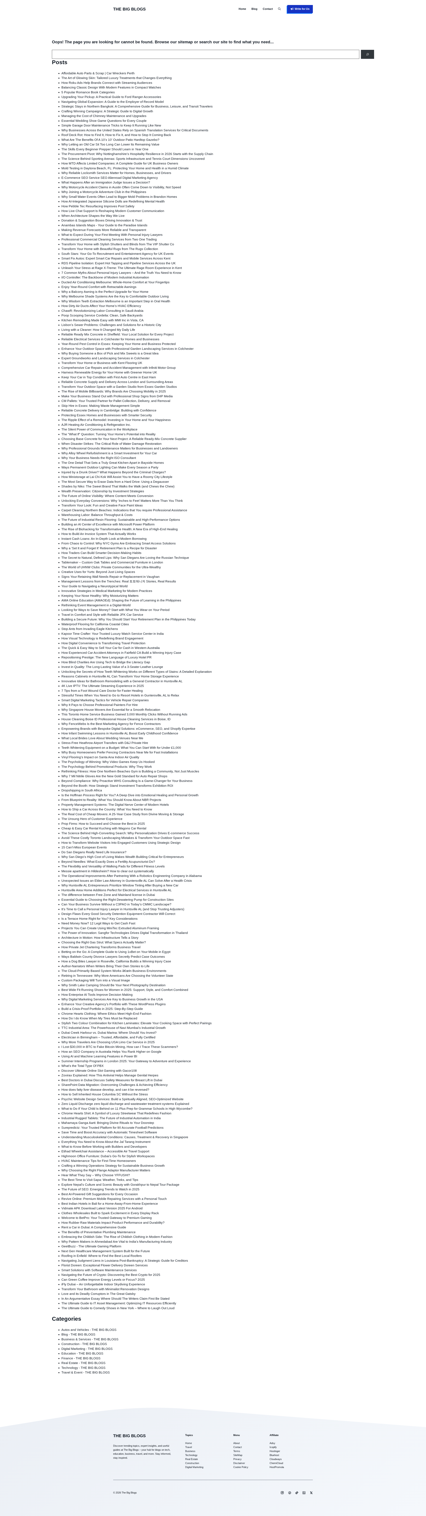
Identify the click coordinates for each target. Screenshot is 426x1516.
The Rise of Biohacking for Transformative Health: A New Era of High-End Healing (119, 529)
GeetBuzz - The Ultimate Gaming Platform (91, 1246)
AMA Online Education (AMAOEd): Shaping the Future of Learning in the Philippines (121, 600)
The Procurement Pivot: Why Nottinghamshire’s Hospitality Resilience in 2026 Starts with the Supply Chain (137, 154)
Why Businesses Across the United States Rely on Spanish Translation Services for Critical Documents (134, 130)
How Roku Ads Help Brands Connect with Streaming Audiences (106, 82)
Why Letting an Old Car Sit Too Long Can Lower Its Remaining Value (110, 144)
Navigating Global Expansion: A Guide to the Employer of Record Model (112, 101)
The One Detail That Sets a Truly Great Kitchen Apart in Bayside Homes (112, 462)
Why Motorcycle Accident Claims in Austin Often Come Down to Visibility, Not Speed (121, 187)
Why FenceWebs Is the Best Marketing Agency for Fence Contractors (111, 724)
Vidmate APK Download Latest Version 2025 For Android (102, 1208)
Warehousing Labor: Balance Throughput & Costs (97, 515)
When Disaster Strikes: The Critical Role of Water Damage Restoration (111, 443)
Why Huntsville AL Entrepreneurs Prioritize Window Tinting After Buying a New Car (119, 885)
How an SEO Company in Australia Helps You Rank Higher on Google (111, 1051)
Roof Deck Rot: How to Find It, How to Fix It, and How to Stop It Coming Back (116, 135)
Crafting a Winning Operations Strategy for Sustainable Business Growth (113, 1165)
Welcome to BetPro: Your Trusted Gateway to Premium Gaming (106, 1218)
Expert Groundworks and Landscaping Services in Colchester (105, 358)
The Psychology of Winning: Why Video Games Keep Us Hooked (108, 762)
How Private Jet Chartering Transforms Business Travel (100, 947)
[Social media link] (282, 1492)
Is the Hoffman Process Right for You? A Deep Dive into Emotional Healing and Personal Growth (130, 795)
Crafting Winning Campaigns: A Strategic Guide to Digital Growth (107, 111)
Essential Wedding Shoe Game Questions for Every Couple (104, 120)
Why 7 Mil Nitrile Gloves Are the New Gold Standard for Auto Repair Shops (114, 776)
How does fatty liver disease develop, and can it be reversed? (105, 1089)
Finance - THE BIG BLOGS (81, 1358)
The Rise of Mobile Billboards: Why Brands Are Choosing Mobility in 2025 (113, 391)
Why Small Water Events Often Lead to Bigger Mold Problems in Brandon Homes (119, 196)
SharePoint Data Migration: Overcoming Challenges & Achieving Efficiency (114, 1085)
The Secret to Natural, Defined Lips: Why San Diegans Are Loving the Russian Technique (125, 557)
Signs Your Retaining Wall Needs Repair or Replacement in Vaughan (110, 576)
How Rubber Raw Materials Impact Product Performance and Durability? (113, 1222)
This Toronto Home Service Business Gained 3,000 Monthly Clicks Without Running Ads (124, 714)
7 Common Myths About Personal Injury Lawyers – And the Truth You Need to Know (121, 272)
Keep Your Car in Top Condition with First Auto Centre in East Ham (108, 377)
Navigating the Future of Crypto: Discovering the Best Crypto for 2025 (110, 1275)
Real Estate (191, 1459)
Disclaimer (239, 1463)
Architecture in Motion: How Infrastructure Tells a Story (99, 937)
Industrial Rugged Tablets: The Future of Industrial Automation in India (111, 1118)
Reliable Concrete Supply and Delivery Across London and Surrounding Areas (117, 382)
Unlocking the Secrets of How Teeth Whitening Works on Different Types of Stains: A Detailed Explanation (136, 671)
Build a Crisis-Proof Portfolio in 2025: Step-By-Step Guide (102, 1009)
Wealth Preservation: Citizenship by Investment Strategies (102, 491)
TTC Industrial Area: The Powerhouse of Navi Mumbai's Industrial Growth (113, 1028)
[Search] (367, 54)
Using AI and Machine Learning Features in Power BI (99, 1056)
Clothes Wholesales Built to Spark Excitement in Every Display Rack (110, 1213)
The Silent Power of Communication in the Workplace (99, 429)
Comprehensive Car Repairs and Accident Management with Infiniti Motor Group (118, 367)
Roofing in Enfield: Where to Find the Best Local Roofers (101, 1256)
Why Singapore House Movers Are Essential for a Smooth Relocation (110, 709)
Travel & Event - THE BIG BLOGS (85, 1372)
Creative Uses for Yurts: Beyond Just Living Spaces (98, 572)
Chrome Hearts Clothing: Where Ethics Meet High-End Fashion (106, 1013)
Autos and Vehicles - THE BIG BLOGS (88, 1330)
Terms (236, 1451)
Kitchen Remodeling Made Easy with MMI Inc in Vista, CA (102, 320)
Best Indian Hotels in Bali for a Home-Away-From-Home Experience (109, 1203)
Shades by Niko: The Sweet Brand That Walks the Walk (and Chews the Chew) (117, 486)
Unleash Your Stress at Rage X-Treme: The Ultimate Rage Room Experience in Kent (121, 268)
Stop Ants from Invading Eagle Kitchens (89, 629)
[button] (279, 9)
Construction (192, 1463)
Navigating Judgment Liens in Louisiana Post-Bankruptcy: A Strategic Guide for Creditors (124, 1260)
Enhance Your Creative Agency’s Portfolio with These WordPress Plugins (113, 1004)
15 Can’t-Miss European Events (84, 847)
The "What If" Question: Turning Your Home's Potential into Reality (108, 434)
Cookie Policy (240, 1467)
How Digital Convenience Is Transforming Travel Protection (103, 643)
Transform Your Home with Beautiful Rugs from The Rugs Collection (109, 249)
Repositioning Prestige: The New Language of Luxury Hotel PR (106, 657)
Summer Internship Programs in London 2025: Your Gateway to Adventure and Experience (126, 1061)
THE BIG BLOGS (129, 9)
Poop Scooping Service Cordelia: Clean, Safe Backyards (102, 315)
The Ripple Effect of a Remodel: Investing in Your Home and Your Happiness (116, 420)
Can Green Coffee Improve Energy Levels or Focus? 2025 (103, 1279)
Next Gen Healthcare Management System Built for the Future (105, 1251)
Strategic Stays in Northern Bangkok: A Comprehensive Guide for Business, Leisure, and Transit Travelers (137, 106)
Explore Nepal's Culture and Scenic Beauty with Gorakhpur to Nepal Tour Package (120, 1184)
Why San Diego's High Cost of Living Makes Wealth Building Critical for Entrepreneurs (122, 857)
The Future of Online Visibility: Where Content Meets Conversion (107, 496)
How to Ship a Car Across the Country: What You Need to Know (106, 809)
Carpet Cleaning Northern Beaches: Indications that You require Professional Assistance (124, 510)
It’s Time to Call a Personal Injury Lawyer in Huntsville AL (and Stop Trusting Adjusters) (122, 909)
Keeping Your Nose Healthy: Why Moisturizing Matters (100, 595)
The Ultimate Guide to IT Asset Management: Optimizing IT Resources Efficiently (118, 1303)
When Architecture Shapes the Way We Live (93, 215)
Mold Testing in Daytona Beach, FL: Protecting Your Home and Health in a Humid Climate (125, 168)
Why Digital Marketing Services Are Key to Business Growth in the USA (112, 999)
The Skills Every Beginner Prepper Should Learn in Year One (104, 149)
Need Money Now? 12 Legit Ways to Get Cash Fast (98, 923)
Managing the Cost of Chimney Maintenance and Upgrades (103, 116)
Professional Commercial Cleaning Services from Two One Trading (109, 239)
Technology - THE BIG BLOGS (83, 1368)
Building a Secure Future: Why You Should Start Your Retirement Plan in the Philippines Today (128, 619)
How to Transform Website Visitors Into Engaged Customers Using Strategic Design (121, 842)
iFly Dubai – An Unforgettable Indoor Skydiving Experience (103, 1284)
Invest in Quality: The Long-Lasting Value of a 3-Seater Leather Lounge (112, 667)
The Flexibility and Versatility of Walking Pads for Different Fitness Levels (113, 866)
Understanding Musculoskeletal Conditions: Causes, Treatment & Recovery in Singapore (124, 1137)
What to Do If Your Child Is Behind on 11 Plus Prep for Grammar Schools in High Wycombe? (127, 1108)
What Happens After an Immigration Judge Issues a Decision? (105, 182)
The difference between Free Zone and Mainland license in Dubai (108, 895)
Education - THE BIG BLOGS (82, 1353)
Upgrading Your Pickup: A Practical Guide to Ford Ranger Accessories (111, 97)
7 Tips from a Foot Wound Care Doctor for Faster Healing (102, 690)
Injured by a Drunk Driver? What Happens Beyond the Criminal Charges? (113, 472)
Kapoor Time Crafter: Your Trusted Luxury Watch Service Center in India (112, 633)
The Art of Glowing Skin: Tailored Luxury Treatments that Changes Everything (116, 78)
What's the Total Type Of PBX (82, 1066)
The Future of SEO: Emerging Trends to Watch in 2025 (100, 1189)
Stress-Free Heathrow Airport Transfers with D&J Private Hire (104, 743)
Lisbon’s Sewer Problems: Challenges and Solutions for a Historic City (111, 325)
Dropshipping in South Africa (81, 790)
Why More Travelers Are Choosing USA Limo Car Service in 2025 (108, 1042)
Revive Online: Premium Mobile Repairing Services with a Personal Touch (114, 1199)
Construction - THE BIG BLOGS (84, 1344)
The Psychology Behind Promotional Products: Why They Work (106, 766)
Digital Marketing (194, 1467)
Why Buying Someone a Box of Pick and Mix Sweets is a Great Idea (110, 353)
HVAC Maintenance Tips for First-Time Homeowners (98, 1161)
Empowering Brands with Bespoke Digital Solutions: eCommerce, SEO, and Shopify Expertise (128, 728)
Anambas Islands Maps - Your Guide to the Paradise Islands (104, 225)
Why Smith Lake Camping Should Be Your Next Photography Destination (113, 985)
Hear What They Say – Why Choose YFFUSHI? (95, 1175)
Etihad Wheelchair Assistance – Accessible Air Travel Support (105, 1151)
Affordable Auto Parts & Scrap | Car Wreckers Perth (98, 73)
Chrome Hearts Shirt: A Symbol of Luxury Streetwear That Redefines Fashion (116, 1113)
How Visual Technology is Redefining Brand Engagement (102, 638)
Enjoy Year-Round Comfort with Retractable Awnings (98, 287)
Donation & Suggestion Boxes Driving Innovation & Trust (101, 220)
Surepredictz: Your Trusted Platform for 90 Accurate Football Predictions (112, 1127)
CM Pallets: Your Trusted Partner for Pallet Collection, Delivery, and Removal (115, 401)
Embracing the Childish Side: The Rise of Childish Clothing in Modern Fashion (117, 1237)
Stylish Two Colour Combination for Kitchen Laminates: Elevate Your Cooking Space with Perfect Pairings (136, 1023)
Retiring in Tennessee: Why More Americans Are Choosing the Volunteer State (117, 975)
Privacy (237, 1459)
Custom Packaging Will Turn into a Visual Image (95, 980)
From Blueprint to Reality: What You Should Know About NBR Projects (111, 800)
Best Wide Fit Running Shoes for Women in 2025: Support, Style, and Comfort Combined (124, 990)
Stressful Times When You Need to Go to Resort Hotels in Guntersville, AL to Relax (120, 695)
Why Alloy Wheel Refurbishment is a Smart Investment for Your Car (109, 453)
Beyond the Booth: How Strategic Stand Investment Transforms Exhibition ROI (117, 785)
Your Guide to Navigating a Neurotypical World (94, 586)
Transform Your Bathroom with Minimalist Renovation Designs (105, 1289)
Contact (268, 8)
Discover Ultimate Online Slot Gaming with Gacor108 (99, 1070)
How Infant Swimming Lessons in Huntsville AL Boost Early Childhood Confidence (119, 733)
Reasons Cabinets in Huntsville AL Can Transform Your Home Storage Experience (120, 676)
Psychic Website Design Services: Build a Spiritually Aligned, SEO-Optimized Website (122, 1099)
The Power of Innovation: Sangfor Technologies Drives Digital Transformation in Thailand (124, 933)
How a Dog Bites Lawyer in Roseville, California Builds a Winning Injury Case (116, 961)
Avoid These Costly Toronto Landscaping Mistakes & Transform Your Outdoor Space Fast (125, 838)
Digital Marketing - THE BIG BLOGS (87, 1349)
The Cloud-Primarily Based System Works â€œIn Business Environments (113, 971)
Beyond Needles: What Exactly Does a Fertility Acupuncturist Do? (108, 861)
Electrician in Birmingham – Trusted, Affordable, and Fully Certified (108, 1037)
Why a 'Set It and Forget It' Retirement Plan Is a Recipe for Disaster (109, 548)
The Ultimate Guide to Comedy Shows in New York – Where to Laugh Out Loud (118, 1308)
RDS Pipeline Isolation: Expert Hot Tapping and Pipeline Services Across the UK (118, 263)
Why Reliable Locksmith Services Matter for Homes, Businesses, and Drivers (116, 173)
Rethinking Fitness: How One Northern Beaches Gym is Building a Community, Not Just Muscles (130, 771)
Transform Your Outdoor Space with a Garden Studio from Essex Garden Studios (119, 386)
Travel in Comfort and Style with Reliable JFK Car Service (102, 614)
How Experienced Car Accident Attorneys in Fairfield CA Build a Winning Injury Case (121, 652)
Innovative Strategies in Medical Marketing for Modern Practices (106, 591)
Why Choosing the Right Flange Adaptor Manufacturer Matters (105, 1170)
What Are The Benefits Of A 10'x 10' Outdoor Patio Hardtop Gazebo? (110, 139)
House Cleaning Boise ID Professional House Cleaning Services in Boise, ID (116, 719)
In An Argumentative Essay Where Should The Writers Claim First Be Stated (115, 1298)
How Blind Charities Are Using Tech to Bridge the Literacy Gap (105, 662)
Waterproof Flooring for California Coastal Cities (95, 624)
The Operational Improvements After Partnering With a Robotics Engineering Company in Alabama (131, 876)
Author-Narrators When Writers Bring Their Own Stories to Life (105, 966)
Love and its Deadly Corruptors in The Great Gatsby (98, 1294)
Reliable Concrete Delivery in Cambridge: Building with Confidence (108, 410)
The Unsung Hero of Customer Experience (91, 819)
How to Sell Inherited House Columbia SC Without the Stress (104, 1094)
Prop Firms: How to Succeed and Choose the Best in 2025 (103, 823)
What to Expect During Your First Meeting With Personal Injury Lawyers (112, 234)
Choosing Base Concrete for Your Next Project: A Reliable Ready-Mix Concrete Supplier (124, 439)
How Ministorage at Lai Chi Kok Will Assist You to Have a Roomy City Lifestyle (116, 477)
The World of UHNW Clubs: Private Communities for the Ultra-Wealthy (111, 567)
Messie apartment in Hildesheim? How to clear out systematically (107, 871)
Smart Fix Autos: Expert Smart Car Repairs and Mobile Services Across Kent (115, 258)
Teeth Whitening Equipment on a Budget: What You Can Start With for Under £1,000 (121, 747)
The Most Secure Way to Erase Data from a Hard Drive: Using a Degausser (115, 481)
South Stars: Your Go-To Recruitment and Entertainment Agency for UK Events (117, 253)
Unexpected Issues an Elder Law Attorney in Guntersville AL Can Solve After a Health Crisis (126, 880)
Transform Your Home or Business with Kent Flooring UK (101, 363)
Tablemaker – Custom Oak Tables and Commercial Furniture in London (112, 562)
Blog (254, 8)
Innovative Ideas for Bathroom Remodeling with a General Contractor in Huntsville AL (122, 681)
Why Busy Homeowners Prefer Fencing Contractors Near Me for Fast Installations (119, 752)
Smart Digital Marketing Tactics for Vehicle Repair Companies (105, 700)
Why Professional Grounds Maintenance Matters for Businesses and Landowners (119, 448)
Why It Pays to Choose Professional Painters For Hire (99, 705)
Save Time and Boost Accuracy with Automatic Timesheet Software (109, 1132)
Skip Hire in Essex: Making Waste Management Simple (100, 405)
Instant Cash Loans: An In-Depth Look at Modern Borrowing (104, 538)
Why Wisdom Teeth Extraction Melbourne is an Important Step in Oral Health (115, 301)
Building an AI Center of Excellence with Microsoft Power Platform (108, 524)
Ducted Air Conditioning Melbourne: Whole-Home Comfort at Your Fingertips (115, 282)
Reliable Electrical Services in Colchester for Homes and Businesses (110, 339)
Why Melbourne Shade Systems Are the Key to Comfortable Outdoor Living (115, 296)
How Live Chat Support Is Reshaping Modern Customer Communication (112, 211)
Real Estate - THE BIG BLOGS (83, 1363)
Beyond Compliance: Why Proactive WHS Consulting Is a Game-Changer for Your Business (127, 781)
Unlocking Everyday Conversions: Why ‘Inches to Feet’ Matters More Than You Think (122, 500)
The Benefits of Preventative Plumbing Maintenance (98, 1232)
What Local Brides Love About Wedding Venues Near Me (102, 738)
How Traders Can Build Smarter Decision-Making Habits (101, 553)
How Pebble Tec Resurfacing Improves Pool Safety (97, 206)
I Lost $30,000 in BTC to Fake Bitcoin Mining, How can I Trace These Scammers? (119, 1047)
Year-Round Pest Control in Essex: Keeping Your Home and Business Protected (118, 344)
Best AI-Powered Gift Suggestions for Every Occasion (99, 1194)
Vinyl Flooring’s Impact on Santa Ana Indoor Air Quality (100, 757)
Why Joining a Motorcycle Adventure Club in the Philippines (103, 192)
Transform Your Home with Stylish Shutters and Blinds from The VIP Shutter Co (117, 244)
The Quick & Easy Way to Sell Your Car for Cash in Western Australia (110, 648)
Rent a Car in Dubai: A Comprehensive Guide (93, 1227)
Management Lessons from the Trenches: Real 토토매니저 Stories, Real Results (118, 581)
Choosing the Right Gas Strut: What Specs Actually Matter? (103, 942)
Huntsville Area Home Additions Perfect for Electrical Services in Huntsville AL (116, 890)
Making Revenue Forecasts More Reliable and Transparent (103, 230)
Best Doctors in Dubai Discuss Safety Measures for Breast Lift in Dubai (111, 1080)
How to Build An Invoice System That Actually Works (98, 534)
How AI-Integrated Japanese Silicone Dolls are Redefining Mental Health (113, 201)
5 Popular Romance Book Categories (88, 92)
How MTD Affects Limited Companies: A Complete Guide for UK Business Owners (119, 163)
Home (242, 8)
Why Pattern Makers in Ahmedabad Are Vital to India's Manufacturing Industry (116, 1241)
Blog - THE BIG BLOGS (78, 1334)
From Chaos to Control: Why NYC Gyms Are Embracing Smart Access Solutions (118, 543)
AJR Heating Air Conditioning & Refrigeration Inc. (96, 424)
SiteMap (237, 1455)
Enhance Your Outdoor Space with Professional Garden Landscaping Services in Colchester (127, 348)
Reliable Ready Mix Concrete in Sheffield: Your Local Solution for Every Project (117, 334)
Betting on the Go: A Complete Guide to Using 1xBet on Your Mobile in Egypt (115, 952)
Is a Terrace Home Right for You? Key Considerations (99, 918)
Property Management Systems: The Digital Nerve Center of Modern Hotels (115, 804)
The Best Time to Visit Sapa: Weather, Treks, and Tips (99, 1180)
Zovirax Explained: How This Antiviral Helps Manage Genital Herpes (109, 1075)
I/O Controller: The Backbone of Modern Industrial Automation (105, 277)
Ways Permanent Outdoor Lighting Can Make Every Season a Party (109, 467)
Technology (191, 1455)
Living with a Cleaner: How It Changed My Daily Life (98, 329)
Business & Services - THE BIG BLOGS (89, 1339)
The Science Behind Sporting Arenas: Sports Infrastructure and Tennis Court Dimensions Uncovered (133, 158)
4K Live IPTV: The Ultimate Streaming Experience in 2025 (102, 686)
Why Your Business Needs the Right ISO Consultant (98, 458)
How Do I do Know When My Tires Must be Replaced (99, 1018)
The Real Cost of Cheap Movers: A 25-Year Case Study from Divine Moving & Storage (122, 814)
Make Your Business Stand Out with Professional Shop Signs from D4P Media (117, 396)
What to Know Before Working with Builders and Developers (104, 1146)
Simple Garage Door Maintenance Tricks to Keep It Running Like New (111, 125)
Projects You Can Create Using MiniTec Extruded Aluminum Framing (110, 928)
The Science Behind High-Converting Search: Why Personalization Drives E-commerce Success (130, 833)
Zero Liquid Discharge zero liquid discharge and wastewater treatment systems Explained (125, 1104)
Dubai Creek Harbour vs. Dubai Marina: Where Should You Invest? (109, 1032)
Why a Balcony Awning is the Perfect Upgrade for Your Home (104, 291)
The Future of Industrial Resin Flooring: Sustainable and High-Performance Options (120, 519)
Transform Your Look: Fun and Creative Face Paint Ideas (102, 505)
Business (190, 1451)
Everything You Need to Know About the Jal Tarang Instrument (105, 1142)
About (236, 1443)
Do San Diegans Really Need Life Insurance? (93, 852)
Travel (188, 1447)
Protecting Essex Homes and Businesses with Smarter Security (106, 415)
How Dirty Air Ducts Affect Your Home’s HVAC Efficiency (101, 306)
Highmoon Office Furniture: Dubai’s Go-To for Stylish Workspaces (108, 1156)
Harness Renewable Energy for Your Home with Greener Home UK (109, 372)
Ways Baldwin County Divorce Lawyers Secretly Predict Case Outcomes (113, 956)
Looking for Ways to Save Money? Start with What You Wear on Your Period (115, 610)
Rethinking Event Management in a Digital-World (96, 605)
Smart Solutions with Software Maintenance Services (99, 1270)
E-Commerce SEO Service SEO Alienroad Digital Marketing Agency (109, 177)
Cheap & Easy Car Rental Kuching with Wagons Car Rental (103, 828)
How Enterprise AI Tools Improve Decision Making (97, 994)
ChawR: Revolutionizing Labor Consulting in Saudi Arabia (102, 310)
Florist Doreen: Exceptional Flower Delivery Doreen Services (104, 1265)
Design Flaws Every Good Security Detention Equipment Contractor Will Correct (118, 914)
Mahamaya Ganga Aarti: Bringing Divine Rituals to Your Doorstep (107, 1123)
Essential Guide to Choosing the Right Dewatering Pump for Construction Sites (117, 899)
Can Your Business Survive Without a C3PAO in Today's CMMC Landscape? (116, 904)
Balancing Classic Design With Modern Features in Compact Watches (111, 87)
